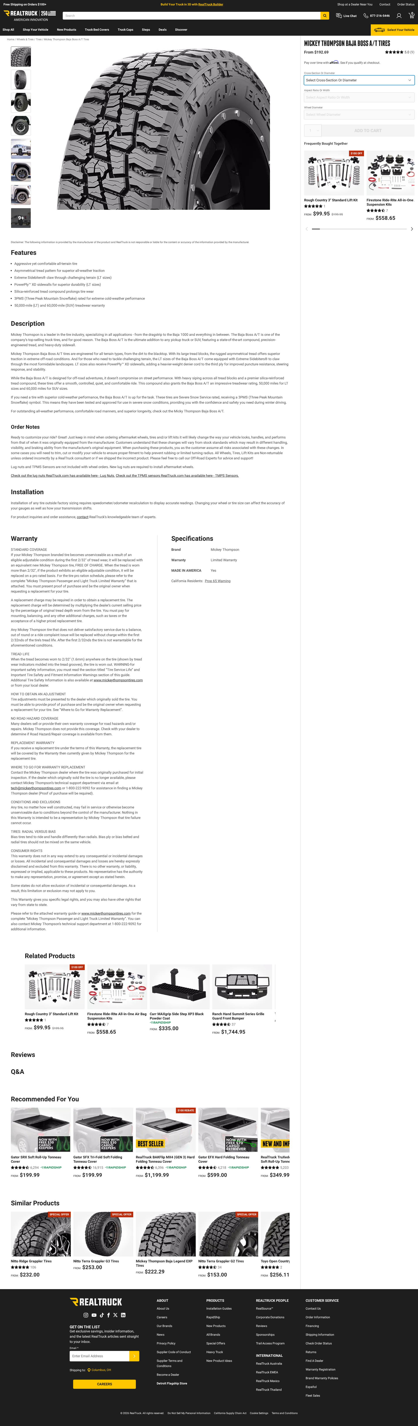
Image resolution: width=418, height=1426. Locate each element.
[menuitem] (8, 30)
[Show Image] (21, 57)
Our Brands (164, 1326)
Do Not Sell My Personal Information (189, 1413)
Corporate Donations (270, 1317)
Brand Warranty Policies (322, 1378)
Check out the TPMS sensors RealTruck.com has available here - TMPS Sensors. (177, 476)
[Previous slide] (306, 229)
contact (82, 517)
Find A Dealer (314, 1360)
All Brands (213, 1334)
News (160, 1334)
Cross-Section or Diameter (319, 73)
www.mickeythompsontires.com (118, 680)
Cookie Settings (259, 1413)
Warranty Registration (320, 1369)
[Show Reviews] (400, 52)
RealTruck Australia (269, 1363)
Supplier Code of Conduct (174, 1352)
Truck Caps (125, 29)
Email (74, 1348)
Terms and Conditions (285, 1413)
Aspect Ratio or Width (317, 90)
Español (311, 1387)
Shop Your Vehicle (35, 29)
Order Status (406, 4)
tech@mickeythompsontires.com (36, 788)
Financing (312, 1326)
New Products (66, 29)
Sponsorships (265, 1334)
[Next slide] (412, 229)
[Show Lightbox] (161, 128)
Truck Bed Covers (97, 29)
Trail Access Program (270, 1343)
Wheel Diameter (313, 107)
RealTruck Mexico (268, 1381)
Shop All (8, 29)
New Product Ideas (219, 1360)
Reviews (261, 1326)
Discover (181, 29)
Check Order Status (319, 1343)
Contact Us (313, 1308)
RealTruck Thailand (269, 1389)
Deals (163, 29)
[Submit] (134, 1356)
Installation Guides (219, 1308)
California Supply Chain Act (230, 1413)
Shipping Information (320, 1334)
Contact (384, 4)
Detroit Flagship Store (172, 1383)
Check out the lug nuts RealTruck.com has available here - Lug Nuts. (63, 476)
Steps (146, 29)
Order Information (318, 1317)
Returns (311, 1352)
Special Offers (215, 1343)
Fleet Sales (313, 1395)
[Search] (324, 16)
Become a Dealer (168, 1374)
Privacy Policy (166, 1343)
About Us (163, 1308)
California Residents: (201, 581)
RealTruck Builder (210, 4)
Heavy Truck (214, 1352)
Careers (162, 1317)
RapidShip (213, 1317)
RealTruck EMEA (267, 1372)
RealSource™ (264, 1308)
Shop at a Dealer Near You (354, 4)
